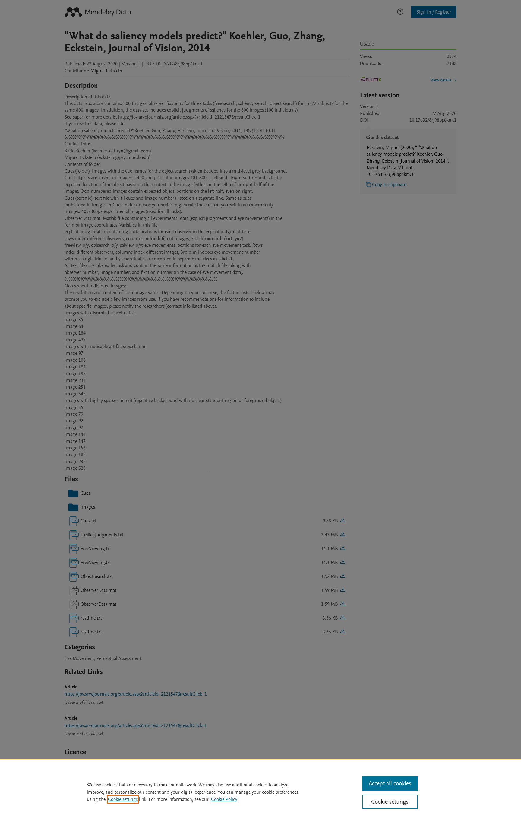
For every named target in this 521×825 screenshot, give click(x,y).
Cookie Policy (224, 799)
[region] (260, 792)
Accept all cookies (390, 783)
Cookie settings (123, 799)
